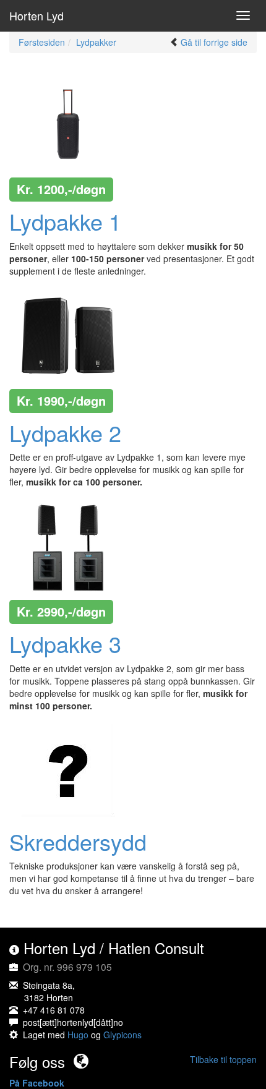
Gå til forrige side (214, 42)
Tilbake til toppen (223, 1059)
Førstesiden (42, 42)
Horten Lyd (36, 15)
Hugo (77, 1034)
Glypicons (122, 1034)
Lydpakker (96, 42)
